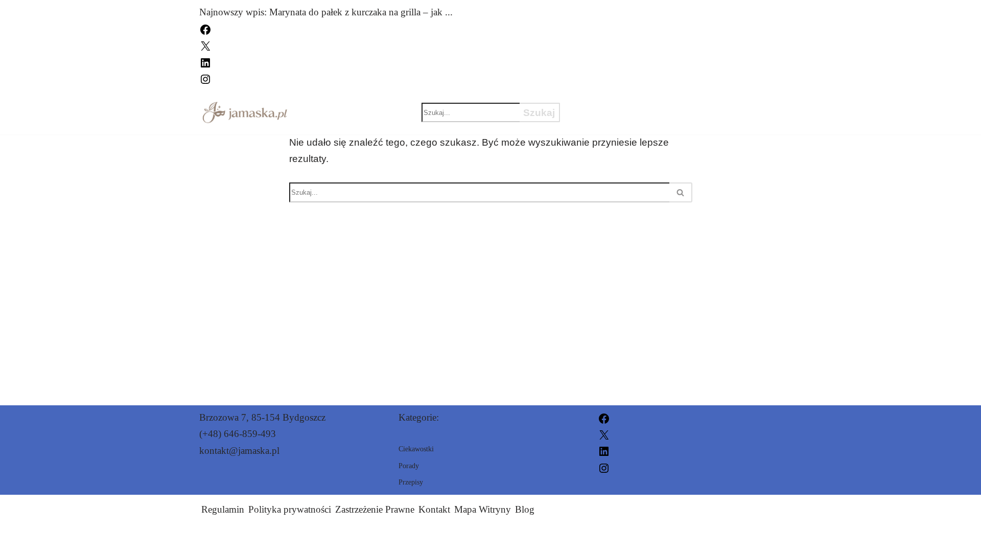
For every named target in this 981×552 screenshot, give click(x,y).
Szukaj (539, 112)
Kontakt (434, 509)
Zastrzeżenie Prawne (374, 509)
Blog (524, 509)
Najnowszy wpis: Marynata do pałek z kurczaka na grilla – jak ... (326, 12)
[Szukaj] (680, 192)
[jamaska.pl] (244, 112)
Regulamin (222, 509)
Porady (599, 121)
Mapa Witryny (482, 509)
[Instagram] (205, 78)
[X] (205, 45)
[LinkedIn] (205, 61)
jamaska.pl (605, 538)
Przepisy (702, 103)
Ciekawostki (614, 103)
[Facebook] (205, 28)
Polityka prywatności (289, 509)
